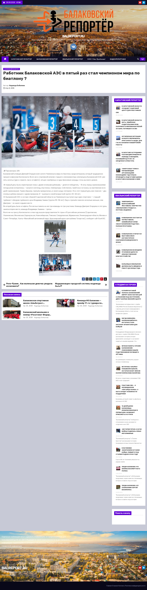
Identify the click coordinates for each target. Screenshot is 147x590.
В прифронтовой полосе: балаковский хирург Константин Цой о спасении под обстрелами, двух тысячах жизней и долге (129, 295)
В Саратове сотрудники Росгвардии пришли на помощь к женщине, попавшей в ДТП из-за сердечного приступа (129, 157)
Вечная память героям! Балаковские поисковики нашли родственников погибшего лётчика (128, 350)
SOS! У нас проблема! (96, 59)
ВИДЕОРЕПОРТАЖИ (118, 59)
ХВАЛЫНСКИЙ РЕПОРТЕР (72, 59)
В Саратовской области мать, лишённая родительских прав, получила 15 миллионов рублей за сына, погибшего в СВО (129, 124)
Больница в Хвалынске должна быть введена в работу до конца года (132, 266)
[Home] (5, 59)
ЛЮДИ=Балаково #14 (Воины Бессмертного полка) (131, 469)
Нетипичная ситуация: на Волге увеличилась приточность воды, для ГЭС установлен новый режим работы (129, 141)
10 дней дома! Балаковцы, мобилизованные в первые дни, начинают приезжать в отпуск (127, 410)
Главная (109, 586)
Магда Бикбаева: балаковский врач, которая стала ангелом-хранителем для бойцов (126, 322)
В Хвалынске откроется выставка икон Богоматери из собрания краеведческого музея (129, 238)
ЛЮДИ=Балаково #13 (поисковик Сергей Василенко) (130, 488)
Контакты (121, 586)
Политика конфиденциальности (135, 586)
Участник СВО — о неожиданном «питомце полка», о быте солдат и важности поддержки (127, 390)
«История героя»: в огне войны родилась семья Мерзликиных (132, 431)
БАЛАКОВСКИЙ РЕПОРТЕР (47, 59)
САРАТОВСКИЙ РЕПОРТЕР (21, 59)
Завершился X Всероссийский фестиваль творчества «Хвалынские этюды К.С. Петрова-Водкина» (128, 206)
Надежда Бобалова (17, 85)
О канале (115, 586)
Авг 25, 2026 (28, 306)
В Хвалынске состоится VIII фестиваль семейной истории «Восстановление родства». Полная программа (129, 222)
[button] (138, 59)
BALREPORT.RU (73, 36)
